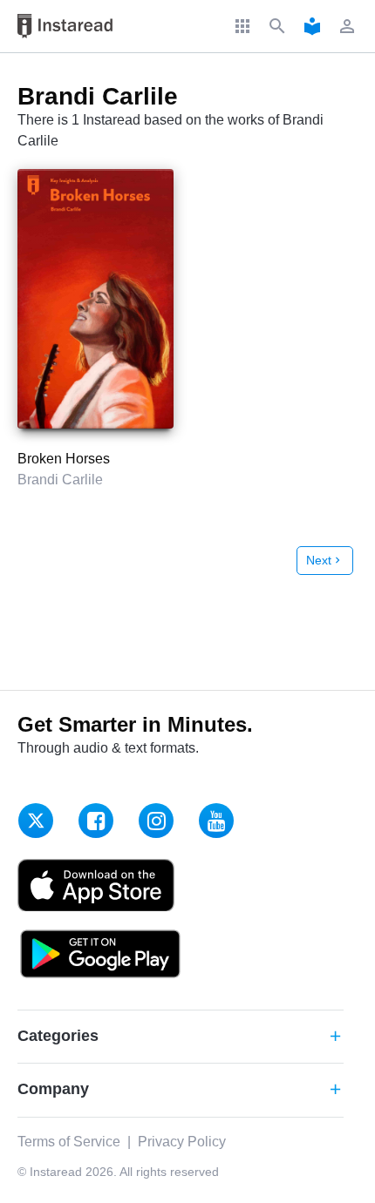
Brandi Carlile (60, 479)
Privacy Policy (182, 1141)
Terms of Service (68, 1141)
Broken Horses (63, 458)
